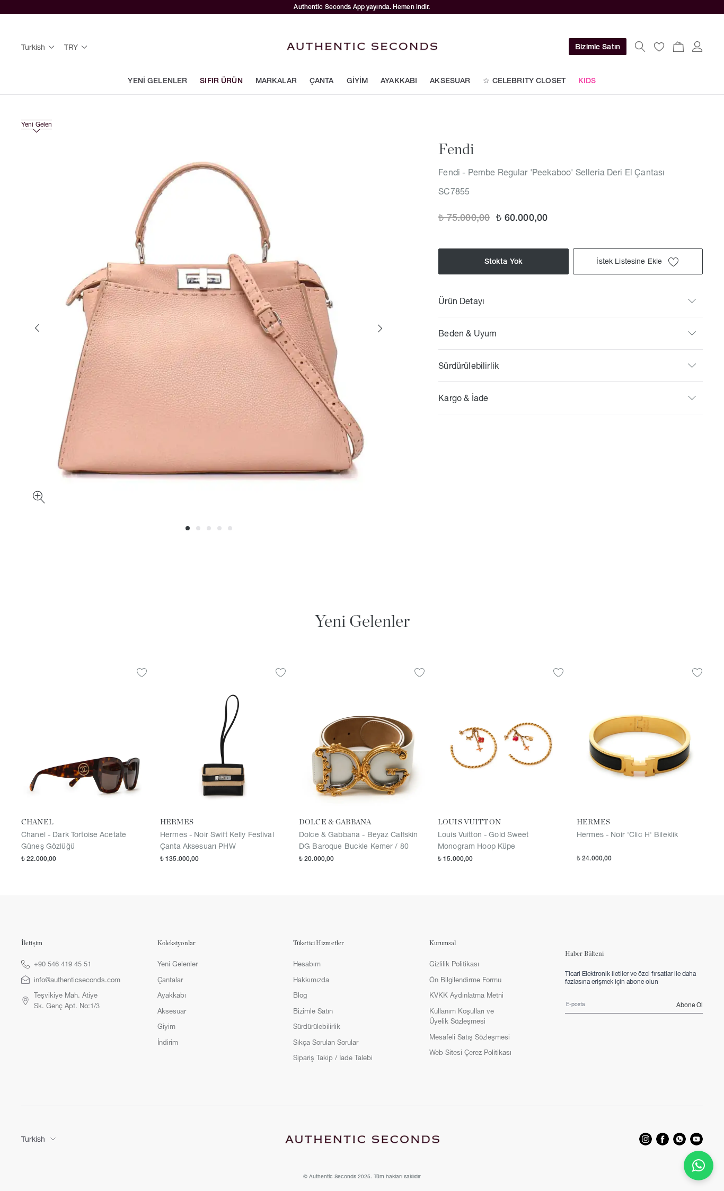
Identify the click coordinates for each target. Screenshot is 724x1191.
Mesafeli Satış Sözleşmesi (469, 1037)
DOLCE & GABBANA (335, 822)
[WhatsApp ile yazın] (698, 1165)
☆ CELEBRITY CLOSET (524, 80)
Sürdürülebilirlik (316, 1026)
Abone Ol (689, 1005)
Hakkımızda (311, 979)
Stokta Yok (503, 261)
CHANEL (37, 822)
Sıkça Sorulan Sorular (325, 1042)
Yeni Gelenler (177, 963)
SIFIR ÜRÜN (221, 80)
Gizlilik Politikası (454, 963)
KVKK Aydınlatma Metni (466, 995)
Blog (300, 995)
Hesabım (307, 963)
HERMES (176, 822)
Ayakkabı (171, 995)
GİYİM (357, 80)
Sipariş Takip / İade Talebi (333, 1057)
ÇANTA (322, 80)
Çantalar (170, 979)
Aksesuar (171, 1011)
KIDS (587, 80)
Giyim (166, 1026)
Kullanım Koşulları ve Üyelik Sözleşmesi (461, 1016)
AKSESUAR (450, 80)
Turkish (33, 1139)
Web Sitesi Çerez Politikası (470, 1052)
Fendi (456, 150)
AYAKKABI (399, 80)
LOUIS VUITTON (469, 822)
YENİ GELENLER (157, 80)
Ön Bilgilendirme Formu (465, 979)
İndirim (167, 1042)
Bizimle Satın (597, 46)
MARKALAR (276, 80)
